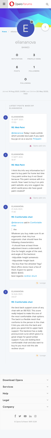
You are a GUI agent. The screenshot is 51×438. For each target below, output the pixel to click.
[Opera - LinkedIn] (30, 416)
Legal (6, 400)
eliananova (17, 117)
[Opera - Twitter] (19, 416)
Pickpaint (37, 139)
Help (5, 393)
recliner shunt (30, 276)
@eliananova (17, 133)
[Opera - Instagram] (35, 416)
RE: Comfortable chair (22, 217)
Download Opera (13, 380)
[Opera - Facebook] (15, 416)
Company (8, 406)
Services (8, 386)
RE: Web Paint (18, 127)
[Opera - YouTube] (25, 416)
